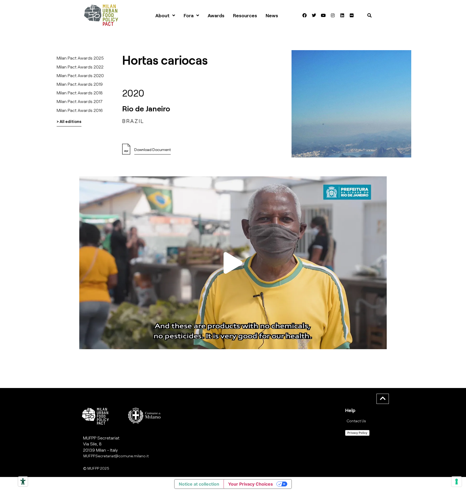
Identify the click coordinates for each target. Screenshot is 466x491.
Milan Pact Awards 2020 (80, 75)
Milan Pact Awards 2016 (80, 110)
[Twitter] (314, 15)
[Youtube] (323, 15)
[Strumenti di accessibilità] (23, 481)
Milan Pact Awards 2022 (80, 66)
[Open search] (369, 15)
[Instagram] (332, 15)
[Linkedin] (342, 15)
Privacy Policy (357, 433)
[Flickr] (351, 15)
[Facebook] (304, 15)
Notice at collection (199, 484)
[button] (233, 263)
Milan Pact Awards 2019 (80, 84)
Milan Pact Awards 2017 (79, 101)
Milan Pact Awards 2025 (80, 57)
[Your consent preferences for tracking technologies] (456, 481)
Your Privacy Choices (250, 484)
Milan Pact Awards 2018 (80, 92)
